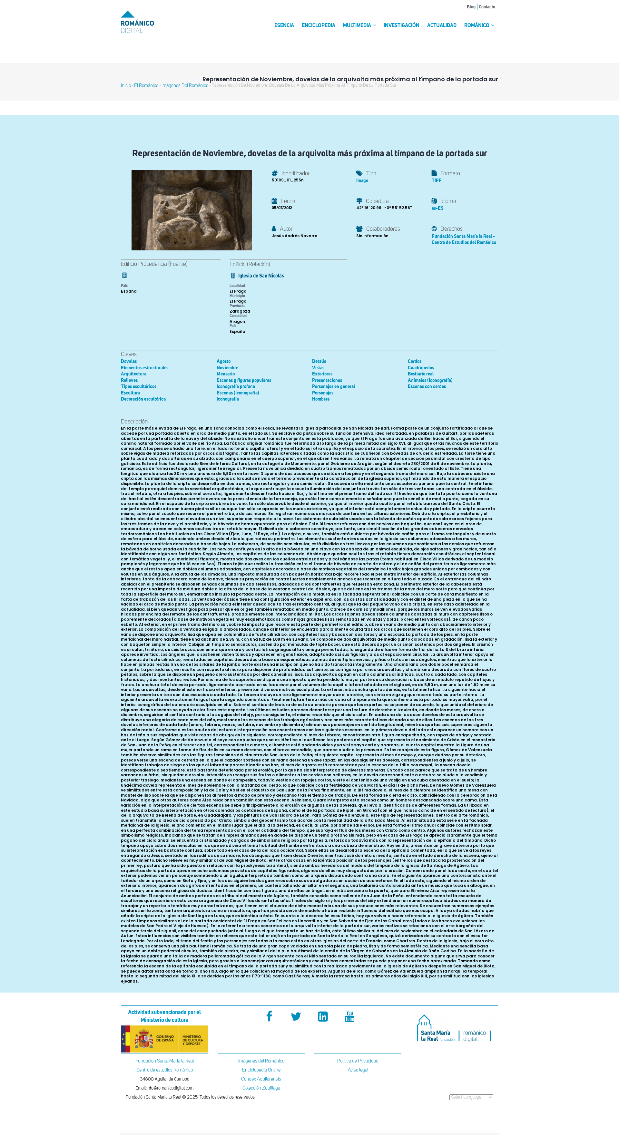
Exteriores (322, 374)
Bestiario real (421, 374)
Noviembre (227, 367)
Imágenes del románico (185, 85)
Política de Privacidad (357, 1061)
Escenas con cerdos (427, 386)
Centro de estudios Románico (164, 1070)
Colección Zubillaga (261, 1088)
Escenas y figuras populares (244, 380)
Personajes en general (333, 386)
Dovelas (129, 361)
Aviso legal (358, 1070)
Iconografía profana (236, 386)
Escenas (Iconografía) (238, 393)
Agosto (224, 361)
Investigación (401, 25)
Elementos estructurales (144, 367)
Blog (471, 7)
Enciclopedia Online (261, 1070)
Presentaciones (327, 380)
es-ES (438, 208)
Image (362, 180)
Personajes (322, 393)
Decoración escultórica (143, 399)
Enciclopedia (318, 25)
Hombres (320, 399)
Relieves (129, 380)
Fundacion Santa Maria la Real (164, 1061)
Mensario (226, 374)
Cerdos (414, 361)
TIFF (437, 180)
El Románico (146, 85)
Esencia (284, 25)
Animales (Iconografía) (430, 380)
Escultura (130, 393)
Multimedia (357, 25)
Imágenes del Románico (261, 1061)
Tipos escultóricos (138, 386)
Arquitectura (133, 374)
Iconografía (228, 399)
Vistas (318, 367)
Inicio (126, 85)
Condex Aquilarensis (261, 1079)
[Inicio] (148, 21)
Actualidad (442, 25)
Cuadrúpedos (421, 367)
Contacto (487, 7)
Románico (477, 25)
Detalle (319, 361)
